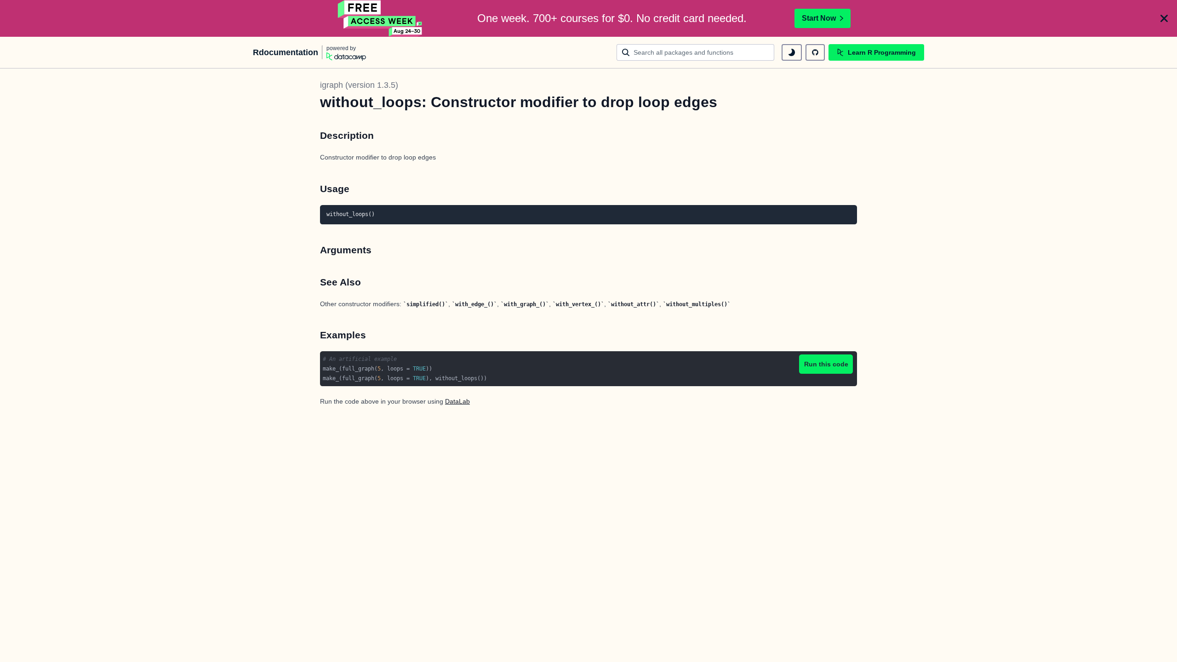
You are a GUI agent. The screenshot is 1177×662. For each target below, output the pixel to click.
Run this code (826, 364)
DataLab (457, 401)
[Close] (1164, 18)
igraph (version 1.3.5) (359, 85)
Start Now (819, 18)
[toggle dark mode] (792, 52)
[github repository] (815, 52)
